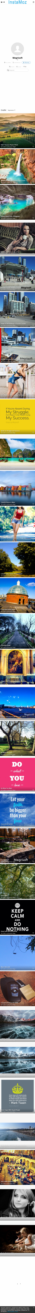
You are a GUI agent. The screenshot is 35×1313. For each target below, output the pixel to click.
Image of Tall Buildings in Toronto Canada (13, 323)
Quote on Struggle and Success (10, 431)
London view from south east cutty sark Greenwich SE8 (14, 716)
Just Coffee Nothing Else (8, 1181)
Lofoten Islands (5, 1038)
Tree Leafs (4, 895)
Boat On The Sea (6, 466)
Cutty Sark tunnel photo (8, 609)
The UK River (5, 859)
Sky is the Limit (5, 967)
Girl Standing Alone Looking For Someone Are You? (14, 395)
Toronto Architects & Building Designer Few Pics (14, 359)
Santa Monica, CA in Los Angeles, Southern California (14, 1145)
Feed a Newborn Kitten (7, 1253)
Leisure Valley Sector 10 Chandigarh (11, 574)
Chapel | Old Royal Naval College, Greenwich (14, 681)
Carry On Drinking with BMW (9, 1002)
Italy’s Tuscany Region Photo (9, 145)
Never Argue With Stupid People (10, 1110)
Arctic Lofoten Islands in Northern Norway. (13, 1074)
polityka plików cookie (12, 1311)
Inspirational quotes (7, 824)
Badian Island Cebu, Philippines (10, 216)
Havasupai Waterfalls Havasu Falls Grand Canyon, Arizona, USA (14, 180)
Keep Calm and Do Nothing (9, 931)
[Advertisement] (17, 23)
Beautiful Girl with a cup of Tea (10, 252)
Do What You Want (6, 788)
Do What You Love (6, 752)
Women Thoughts (6, 1217)
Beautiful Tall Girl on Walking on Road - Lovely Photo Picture (14, 538)
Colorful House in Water (8, 502)
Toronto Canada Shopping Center (11, 288)
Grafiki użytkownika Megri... (9, 146)
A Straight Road (5, 645)
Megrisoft (18, 58)
